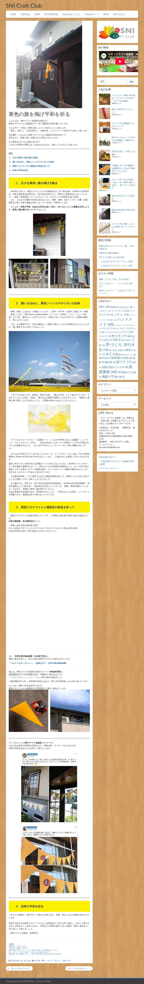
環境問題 (117, 357)
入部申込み (25, 14)
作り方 (119, 335)
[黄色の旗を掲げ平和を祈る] (49, 64)
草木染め (124, 372)
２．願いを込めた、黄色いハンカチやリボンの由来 (31, 161)
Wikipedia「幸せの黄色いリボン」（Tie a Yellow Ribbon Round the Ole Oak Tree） (35, 954)
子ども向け (106, 339)
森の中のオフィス (127, 354)
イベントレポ (120, 310)
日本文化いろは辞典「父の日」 (18, 948)
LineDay (46, 981)
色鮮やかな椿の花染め (109, 252)
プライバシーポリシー (109, 468)
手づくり (57, 960)
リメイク (125, 332)
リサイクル (111, 332)
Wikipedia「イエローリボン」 (18, 946)
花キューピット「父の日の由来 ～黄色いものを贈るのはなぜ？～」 (30, 952)
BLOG (106, 14)
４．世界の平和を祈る (18, 170)
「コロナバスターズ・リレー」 (22, 677)
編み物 (110, 362)
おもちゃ (126, 307)
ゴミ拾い (112, 319)
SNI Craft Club (24, 6)
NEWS (37, 14)
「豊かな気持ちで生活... (20, 968)
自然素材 (115, 369)
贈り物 (120, 376)
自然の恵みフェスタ (71, 14)
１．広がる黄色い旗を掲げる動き (23, 157)
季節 (117, 339)
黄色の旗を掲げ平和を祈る (123, 209)
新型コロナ (67, 960)
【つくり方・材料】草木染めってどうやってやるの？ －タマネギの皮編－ (123, 98)
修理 (131, 336)
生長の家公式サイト (108, 456)
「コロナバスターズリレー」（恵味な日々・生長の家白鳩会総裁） (38, 663)
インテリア (48, 960)
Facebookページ (91, 14)
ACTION (37, 960)
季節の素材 (127, 340)
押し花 (113, 350)
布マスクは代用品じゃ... (78, 968)
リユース (105, 336)
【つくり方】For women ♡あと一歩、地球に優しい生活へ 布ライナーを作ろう (123, 183)
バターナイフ (120, 325)
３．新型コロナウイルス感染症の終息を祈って (29, 165)
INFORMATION (51, 14)
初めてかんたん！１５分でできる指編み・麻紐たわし (123, 138)
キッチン (120, 314)
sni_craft (27, 960)
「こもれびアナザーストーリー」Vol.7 (116, 265)
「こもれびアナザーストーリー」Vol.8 (116, 261)
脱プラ (124, 361)
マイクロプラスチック (112, 328)
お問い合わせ (119, 14)
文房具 (122, 350)
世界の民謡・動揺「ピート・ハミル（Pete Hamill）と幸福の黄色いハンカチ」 (33, 950)
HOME (13, 14)
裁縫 (108, 376)
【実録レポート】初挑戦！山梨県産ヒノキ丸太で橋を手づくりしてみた (123, 168)
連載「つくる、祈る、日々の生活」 (114, 279)
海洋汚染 (105, 357)
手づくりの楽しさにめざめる (112, 257)
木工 (112, 354)
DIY (104, 306)
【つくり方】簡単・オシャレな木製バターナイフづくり (123, 226)
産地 (128, 357)
